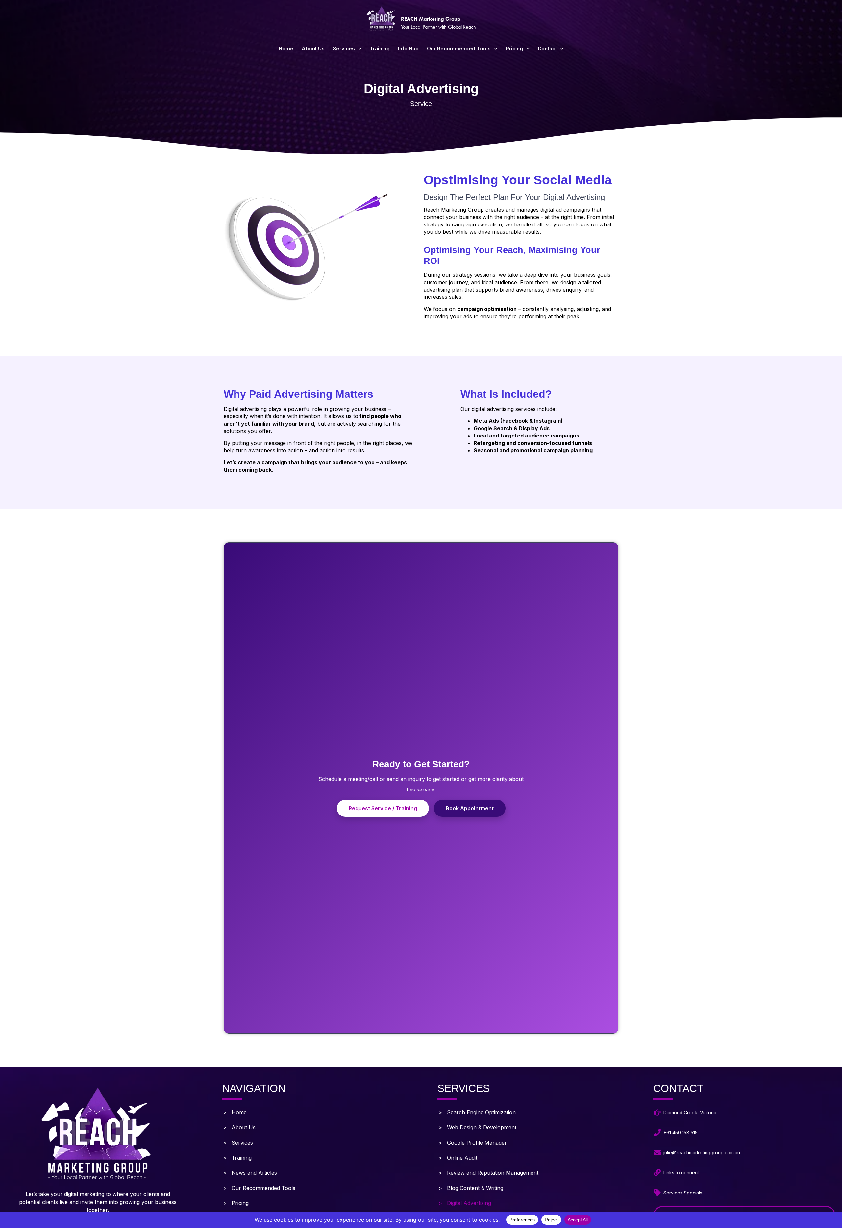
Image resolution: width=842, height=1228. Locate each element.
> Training (237, 1157)
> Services (238, 1142)
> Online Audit (457, 1157)
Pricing (514, 48)
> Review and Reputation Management (488, 1172)
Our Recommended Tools (459, 48)
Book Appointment (470, 808)
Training (380, 48)
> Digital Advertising (464, 1203)
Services (344, 48)
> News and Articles (250, 1172)
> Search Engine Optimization (477, 1112)
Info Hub (408, 48)
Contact (547, 48)
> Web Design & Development (477, 1127)
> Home (235, 1112)
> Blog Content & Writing (470, 1188)
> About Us (239, 1127)
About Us (313, 48)
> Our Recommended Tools (259, 1188)
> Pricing (236, 1203)
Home (286, 48)
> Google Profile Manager (472, 1142)
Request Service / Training (383, 808)
